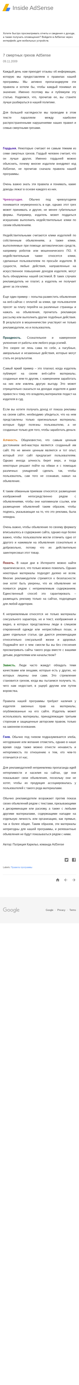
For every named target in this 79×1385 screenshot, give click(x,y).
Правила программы (21, 867)
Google (50, 910)
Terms (72, 910)
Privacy (61, 910)
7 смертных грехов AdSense (27, 55)
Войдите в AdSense (53, 36)
